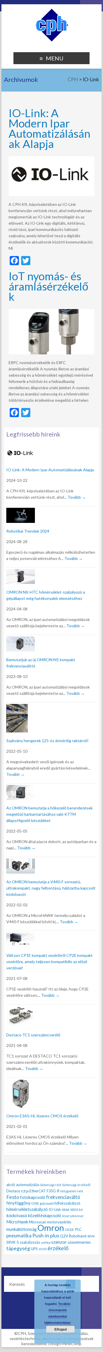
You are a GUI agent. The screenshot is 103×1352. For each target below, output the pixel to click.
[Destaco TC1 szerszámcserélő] (20, 1009)
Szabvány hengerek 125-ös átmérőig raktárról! (47, 740)
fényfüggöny (18, 1202)
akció (10, 1184)
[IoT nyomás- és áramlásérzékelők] (51, 311)
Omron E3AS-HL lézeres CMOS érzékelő (42, 1115)
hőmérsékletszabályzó (27, 1209)
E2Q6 (25, 1191)
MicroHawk (17, 1221)
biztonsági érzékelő (76, 1185)
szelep (45, 1242)
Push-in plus (45, 1235)
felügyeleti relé (71, 1191)
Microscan (37, 1222)
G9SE (35, 1203)
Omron (50, 1228)
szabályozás (30, 1242)
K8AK (66, 1209)
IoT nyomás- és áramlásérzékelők (48, 286)
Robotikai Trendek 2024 (27, 531)
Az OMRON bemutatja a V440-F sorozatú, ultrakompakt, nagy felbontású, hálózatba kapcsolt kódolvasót (51, 888)
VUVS (43, 1249)
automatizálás (27, 1184)
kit (81, 1209)
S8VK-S (12, 1242)
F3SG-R (53, 1191)
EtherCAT (37, 1191)
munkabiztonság (21, 1229)
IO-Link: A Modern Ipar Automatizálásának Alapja (49, 128)
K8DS (74, 1209)
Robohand (77, 1236)
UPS (34, 1249)
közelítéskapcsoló (44, 1215)
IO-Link (55, 1209)
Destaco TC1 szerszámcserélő (33, 1034)
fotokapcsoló (32, 1197)
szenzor (59, 1242)
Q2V (64, 1236)
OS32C (69, 1229)
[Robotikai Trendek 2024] (20, 511)
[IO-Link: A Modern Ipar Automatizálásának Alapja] (51, 159)
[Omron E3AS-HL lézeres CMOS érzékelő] (20, 1082)
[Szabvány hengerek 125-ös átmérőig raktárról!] (17, 707)
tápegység (18, 1248)
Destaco (13, 1191)
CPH (73, 79)
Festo (12, 1197)
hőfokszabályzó (67, 1203)
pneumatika (18, 1236)
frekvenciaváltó (63, 1197)
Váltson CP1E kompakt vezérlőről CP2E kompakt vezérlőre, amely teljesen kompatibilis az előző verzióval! (49, 961)
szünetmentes (79, 1242)
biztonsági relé (51, 1185)
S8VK (91, 1236)
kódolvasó (16, 1215)
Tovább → (77, 497)
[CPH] (51, 11)
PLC (78, 1229)
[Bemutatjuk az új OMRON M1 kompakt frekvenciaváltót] (20, 639)
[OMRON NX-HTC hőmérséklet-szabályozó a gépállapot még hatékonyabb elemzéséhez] (20, 572)
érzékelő (58, 1248)
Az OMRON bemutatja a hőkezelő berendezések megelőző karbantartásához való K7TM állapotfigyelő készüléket (49, 814)
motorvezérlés (59, 1222)
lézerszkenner (73, 1216)
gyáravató (47, 1203)
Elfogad (60, 1329)
